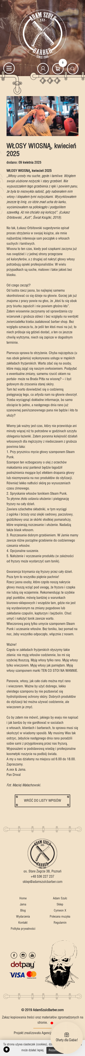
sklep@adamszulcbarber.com (42, 882)
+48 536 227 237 (42, 876)
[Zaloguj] (43, 68)
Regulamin (60, 922)
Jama (23, 904)
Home (23, 898)
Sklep (60, 904)
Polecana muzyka (60, 916)
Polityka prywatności (23, 928)
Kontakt (22, 922)
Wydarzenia (23, 916)
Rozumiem (55, 1050)
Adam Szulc (60, 898)
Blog (23, 910)
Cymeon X (60, 910)
